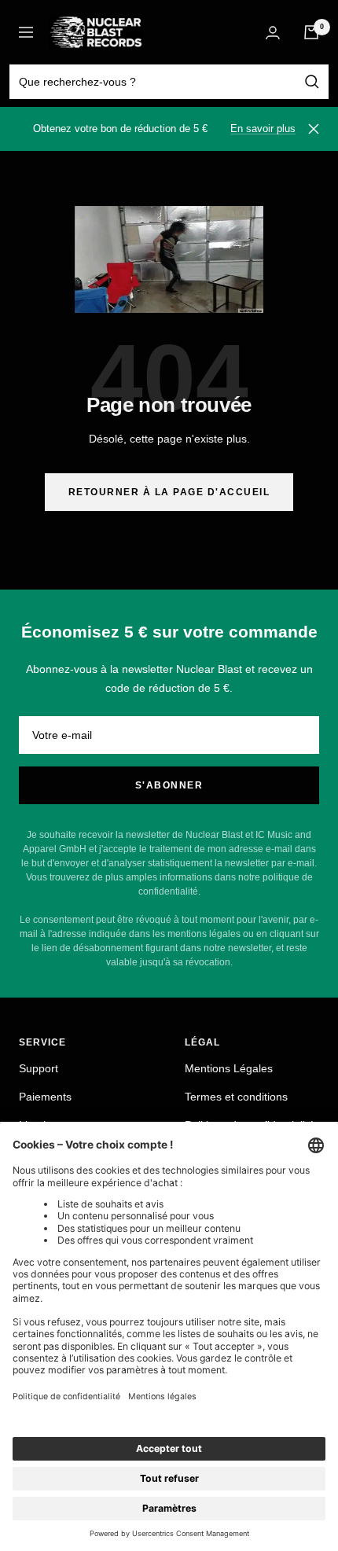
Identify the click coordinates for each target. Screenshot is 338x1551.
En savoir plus (263, 128)
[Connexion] (273, 32)
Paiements (45, 1096)
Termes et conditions (236, 1096)
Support (38, 1068)
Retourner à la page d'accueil (169, 492)
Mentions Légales (229, 1068)
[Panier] (311, 32)
